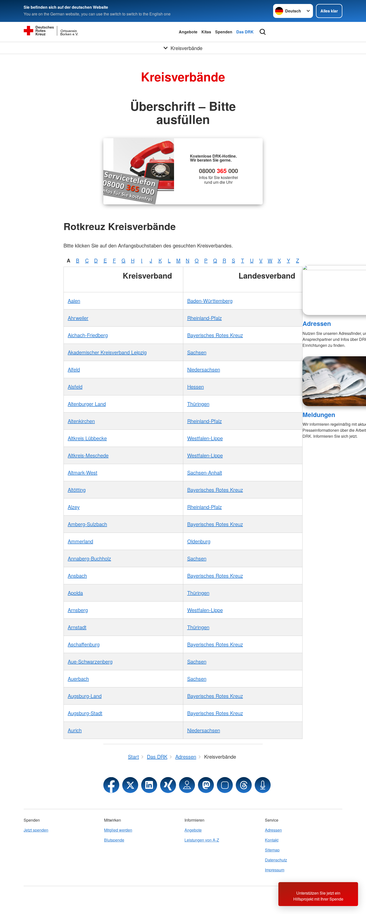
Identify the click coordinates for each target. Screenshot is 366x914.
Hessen (195, 386)
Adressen (317, 323)
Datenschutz (276, 860)
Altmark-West (82, 472)
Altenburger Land (87, 403)
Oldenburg (198, 541)
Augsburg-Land (85, 695)
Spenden (223, 32)
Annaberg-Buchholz (89, 558)
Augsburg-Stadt (85, 713)
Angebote (188, 32)
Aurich (75, 730)
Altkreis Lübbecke (87, 438)
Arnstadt (77, 627)
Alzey (74, 506)
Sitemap (272, 850)
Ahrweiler (78, 317)
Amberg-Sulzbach (87, 524)
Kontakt (271, 840)
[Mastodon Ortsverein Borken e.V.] (206, 785)
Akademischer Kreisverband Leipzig (107, 352)
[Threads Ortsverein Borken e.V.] (244, 785)
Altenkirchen (81, 421)
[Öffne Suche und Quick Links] (263, 32)
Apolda (75, 592)
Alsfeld (75, 386)
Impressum (274, 870)
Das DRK (245, 32)
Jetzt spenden (36, 830)
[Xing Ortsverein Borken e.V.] (168, 785)
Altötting (77, 489)
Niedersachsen (203, 369)
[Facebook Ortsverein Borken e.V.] (111, 785)
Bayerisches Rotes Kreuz (215, 335)
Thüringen (198, 403)
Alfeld (74, 369)
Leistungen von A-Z (201, 840)
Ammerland (80, 541)
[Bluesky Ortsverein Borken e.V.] (225, 785)
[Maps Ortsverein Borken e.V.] (187, 785)
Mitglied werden (118, 830)
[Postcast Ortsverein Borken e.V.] (263, 785)
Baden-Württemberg (210, 300)
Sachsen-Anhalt (204, 472)
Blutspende (114, 840)
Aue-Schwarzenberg (90, 661)
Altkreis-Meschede (88, 455)
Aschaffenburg (84, 644)
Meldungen (319, 414)
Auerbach (78, 678)
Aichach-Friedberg (88, 335)
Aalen (74, 300)
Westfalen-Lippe (205, 438)
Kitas (206, 32)
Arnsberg (78, 609)
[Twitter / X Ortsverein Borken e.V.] (130, 785)
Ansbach (77, 575)
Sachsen (196, 352)
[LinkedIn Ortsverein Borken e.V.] (149, 785)
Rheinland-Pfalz (204, 317)
